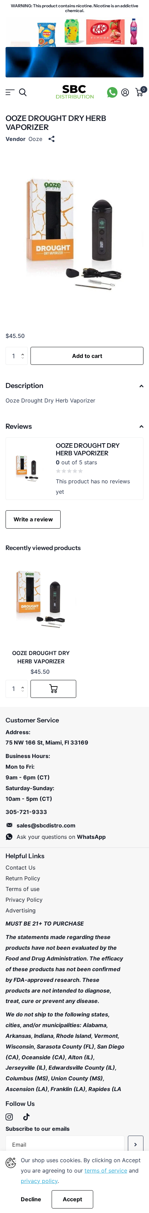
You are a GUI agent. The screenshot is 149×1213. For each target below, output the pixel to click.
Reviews (19, 426)
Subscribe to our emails (38, 1128)
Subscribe (135, 1145)
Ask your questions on (61, 836)
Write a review (33, 519)
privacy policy (39, 1180)
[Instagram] (9, 1117)
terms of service (106, 1170)
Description (24, 385)
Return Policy (23, 878)
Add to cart (87, 355)
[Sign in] (125, 92)
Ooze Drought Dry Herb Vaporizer (41, 657)
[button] (24, 349)
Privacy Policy (24, 899)
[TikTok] (26, 1117)
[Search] (22, 92)
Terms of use (23, 888)
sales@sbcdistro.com (46, 825)
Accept (72, 1199)
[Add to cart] (53, 689)
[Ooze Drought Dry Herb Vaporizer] (41, 600)
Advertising (21, 910)
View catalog (10, 92)
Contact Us (20, 867)
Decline (31, 1199)
